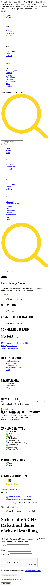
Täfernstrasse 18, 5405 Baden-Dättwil (15, 343)
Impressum (10, 384)
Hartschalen (10, 33)
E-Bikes (9, 56)
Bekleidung (10, 77)
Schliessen (6, 584)
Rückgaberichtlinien (13, 367)
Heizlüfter (9, 68)
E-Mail (3, 546)
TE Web (15, 507)
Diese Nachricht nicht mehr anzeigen (11, 579)
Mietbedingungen (12, 361)
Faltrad (8, 53)
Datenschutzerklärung (33, 571)
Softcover (9, 31)
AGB (8, 388)
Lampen (9, 73)
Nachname (5, 555)
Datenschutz (10, 386)
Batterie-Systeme (12, 70)
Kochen (9, 75)
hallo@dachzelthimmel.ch (11, 348)
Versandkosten (11, 363)
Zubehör (9, 35)
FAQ (8, 370)
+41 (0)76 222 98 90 (9, 346)
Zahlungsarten (11, 365)
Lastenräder (10, 51)
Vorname (4, 550)
